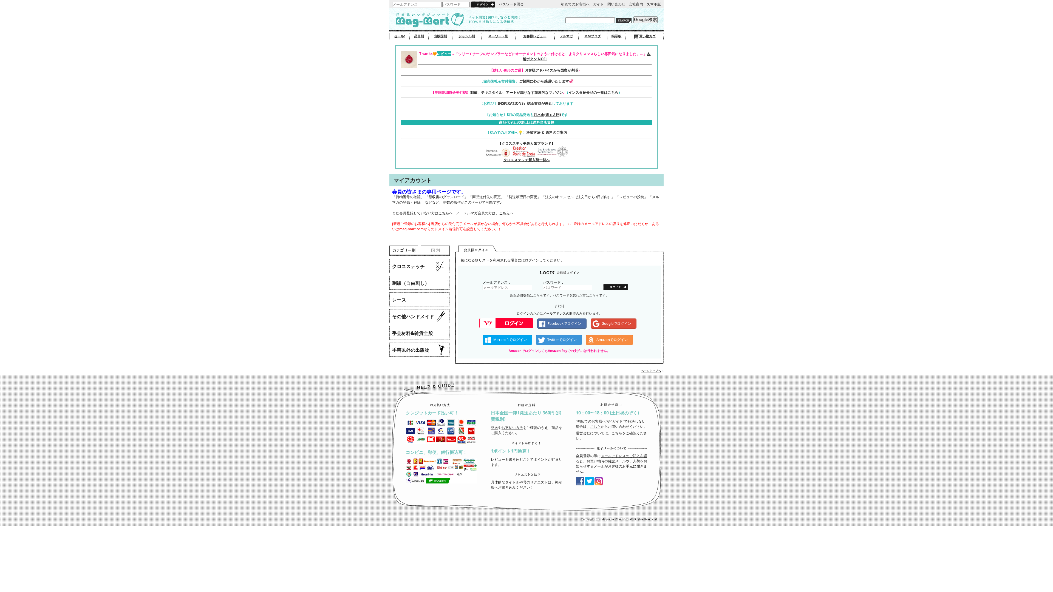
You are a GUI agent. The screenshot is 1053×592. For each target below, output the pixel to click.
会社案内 (636, 4)
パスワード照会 (511, 4)
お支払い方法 (512, 427)
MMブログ (592, 36)
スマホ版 (654, 4)
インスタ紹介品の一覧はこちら (593, 92)
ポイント (541, 459)
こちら (443, 212)
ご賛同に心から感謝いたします (544, 81)
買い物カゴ (647, 36)
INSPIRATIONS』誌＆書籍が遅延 (525, 103)
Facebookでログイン (564, 323)
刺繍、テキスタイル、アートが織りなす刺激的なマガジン (516, 92)
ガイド (598, 4)
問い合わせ (616, 4)
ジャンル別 (466, 36)
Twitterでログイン (562, 339)
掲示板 (616, 36)
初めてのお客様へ (575, 4)
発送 (494, 427)
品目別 (419, 36)
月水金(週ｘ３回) (547, 114)
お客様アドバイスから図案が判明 (551, 70)
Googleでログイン (616, 323)
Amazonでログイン (612, 339)
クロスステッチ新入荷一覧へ (526, 159)
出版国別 (440, 36)
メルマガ (566, 36)
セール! (399, 36)
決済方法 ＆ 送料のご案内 (546, 132)
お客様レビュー (534, 36)
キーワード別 (498, 36)
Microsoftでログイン (510, 339)
